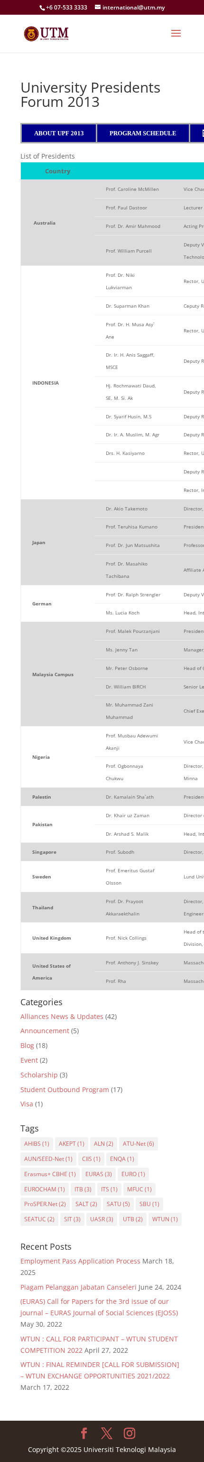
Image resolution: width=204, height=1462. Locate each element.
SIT (72, 1219)
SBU (149, 1204)
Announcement (44, 1030)
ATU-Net (138, 1144)
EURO (133, 1174)
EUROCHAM (44, 1189)
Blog (27, 1045)
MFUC (139, 1189)
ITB (83, 1189)
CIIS (91, 1159)
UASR (101, 1219)
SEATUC (39, 1219)
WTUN (165, 1219)
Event (29, 1060)
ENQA (122, 1159)
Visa (26, 1103)
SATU (118, 1204)
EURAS (98, 1174)
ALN (103, 1144)
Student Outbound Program (64, 1089)
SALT (86, 1204)
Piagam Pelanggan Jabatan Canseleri (78, 1287)
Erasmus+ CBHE (50, 1174)
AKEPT (71, 1144)
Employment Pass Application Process (80, 1260)
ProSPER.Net (45, 1204)
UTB (133, 1219)
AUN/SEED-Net (48, 1159)
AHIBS (36, 1144)
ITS (109, 1189)
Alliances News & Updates (61, 1016)
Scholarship (39, 1074)
